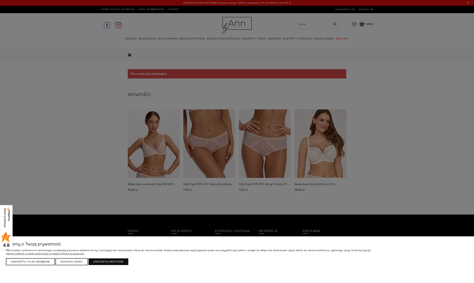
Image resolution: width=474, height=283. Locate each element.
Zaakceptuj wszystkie (108, 261)
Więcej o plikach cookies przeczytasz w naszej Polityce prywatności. (45, 253)
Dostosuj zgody (72, 261)
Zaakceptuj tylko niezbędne (30, 261)
